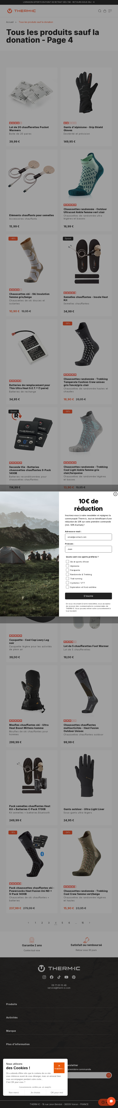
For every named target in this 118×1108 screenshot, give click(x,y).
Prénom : (69, 543)
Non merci (14, 1092)
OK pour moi (57, 1092)
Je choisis (35, 1092)
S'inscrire (88, 596)
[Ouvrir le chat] (111, 1101)
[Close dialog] (115, 494)
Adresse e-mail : (73, 531)
